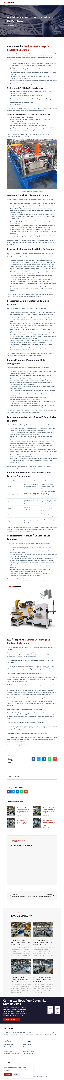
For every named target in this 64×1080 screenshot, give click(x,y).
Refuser (16, 1074)
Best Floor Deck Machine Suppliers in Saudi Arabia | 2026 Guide (42, 979)
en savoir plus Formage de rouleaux (17, 745)
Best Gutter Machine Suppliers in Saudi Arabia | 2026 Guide (22, 822)
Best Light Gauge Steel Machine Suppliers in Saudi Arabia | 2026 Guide (42, 942)
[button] (33, 759)
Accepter (8, 1074)
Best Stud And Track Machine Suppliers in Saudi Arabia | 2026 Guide (20, 942)
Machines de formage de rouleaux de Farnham (28, 48)
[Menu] (60, 2)
